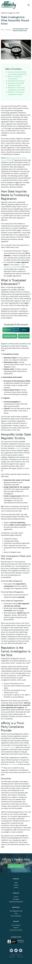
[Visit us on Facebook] (11, 950)
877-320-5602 (18, 930)
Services (16, 897)
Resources (8, 29)
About (16, 882)
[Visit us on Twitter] (16, 950)
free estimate (13, 764)
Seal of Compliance (16, 916)
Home (2, 29)
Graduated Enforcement (16, 81)
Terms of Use (20, 956)
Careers (16, 887)
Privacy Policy (12, 956)
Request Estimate (16, 866)
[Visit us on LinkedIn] (20, 950)
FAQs (16, 913)
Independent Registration (16, 901)
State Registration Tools (16, 911)
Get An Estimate (16, 925)
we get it (19, 448)
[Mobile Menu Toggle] (28, 5)
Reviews (16, 885)
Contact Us (16, 927)
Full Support (16, 899)
